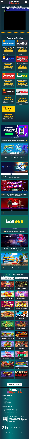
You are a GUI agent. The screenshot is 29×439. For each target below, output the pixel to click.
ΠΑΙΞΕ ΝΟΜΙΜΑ (8, 66)
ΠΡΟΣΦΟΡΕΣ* (7, 402)
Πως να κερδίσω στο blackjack (11, 410)
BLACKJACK (6, 399)
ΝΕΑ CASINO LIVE (8, 404)
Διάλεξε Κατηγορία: (6, 276)
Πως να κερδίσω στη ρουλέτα (11, 409)
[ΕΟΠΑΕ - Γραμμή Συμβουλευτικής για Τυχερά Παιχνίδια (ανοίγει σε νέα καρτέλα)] (19, 428)
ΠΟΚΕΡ (6, 401)
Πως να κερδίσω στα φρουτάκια (11, 408)
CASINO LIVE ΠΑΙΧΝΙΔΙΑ (9, 397)
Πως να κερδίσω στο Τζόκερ (10, 412)
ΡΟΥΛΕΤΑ (6, 398)
